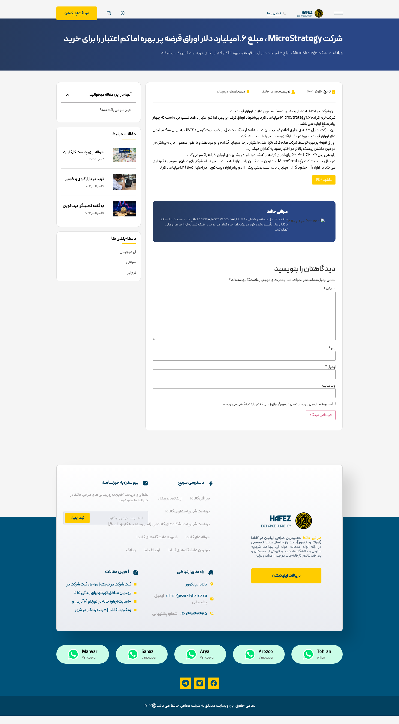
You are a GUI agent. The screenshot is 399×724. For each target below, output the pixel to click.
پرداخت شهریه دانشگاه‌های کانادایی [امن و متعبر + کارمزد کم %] (159, 524)
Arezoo (266, 651)
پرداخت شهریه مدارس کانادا (187, 511)
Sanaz (147, 651)
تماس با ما (274, 13)
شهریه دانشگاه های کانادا (157, 537)
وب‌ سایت (329, 386)
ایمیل (330, 367)
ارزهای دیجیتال (227, 91)
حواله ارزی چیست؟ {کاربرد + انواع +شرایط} (83, 155)
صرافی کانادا (200, 498)
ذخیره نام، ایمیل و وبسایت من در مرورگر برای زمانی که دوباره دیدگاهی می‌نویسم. (277, 404)
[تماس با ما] (284, 13)
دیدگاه (329, 289)
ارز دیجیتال (128, 252)
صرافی (131, 262)
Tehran (324, 651)
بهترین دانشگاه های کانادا (189, 550)
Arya (204, 651)
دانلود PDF (324, 180)
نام (332, 348)
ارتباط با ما (152, 550)
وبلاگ (338, 53)
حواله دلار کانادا (197, 537)
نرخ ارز (131, 273)
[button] (338, 13)
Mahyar (89, 651)
